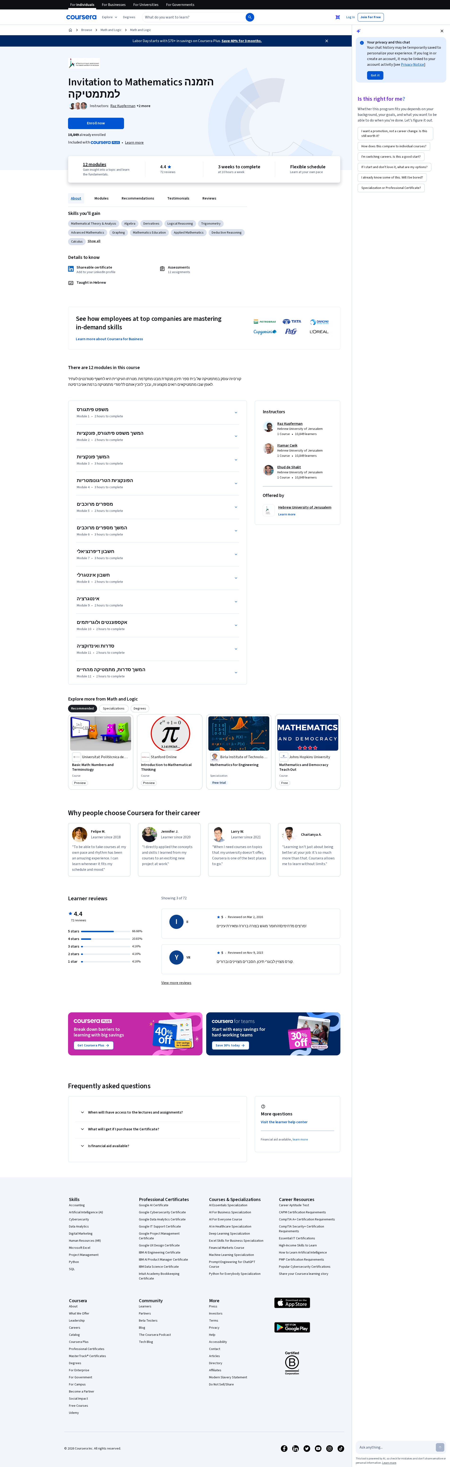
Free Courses (78, 1405)
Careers (74, 1327)
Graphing (118, 232)
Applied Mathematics (189, 232)
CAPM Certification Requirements (302, 1212)
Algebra (129, 223)
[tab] (82, 708)
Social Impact (78, 1398)
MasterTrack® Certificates (87, 1356)
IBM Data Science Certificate (159, 1266)
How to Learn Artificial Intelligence (303, 1252)
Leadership (77, 1320)
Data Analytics (79, 1226)
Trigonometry (211, 223)
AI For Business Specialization (230, 1212)
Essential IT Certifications (297, 1238)
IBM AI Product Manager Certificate (163, 1259)
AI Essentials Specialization (228, 1205)
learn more (300, 1139)
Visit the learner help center (284, 1122)
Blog (142, 1327)
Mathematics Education (149, 232)
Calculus (77, 241)
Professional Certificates (86, 1349)
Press (213, 1306)
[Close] (326, 41)
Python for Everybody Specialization (235, 1273)
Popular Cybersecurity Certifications (304, 1266)
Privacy (214, 1327)
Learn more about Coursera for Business (109, 339)
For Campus (77, 1384)
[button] (129, 17)
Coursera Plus (79, 1342)
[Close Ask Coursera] (337, 17)
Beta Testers (148, 1320)
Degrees (75, 1363)
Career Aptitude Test (294, 1205)
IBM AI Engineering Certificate (159, 1252)
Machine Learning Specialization (231, 1255)
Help (212, 1334)
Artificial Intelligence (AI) (86, 1212)
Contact (214, 1349)
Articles (214, 1356)
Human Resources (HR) (85, 1240)
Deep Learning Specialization (229, 1233)
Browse (86, 30)
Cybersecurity (79, 1219)
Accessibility (218, 1342)
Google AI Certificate (153, 1205)
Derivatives (151, 223)
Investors (216, 1313)
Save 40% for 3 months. (242, 41)
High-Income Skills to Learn (298, 1245)
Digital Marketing (81, 1233)
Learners (145, 1306)
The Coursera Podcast (155, 1334)
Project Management (84, 1255)
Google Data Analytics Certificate (162, 1219)
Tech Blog (146, 1342)
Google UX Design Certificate (159, 1245)
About (76, 198)
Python (74, 1262)
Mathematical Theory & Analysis (93, 223)
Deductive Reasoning (227, 232)
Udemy (74, 1412)
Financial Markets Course (226, 1247)
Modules (101, 198)
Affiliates (215, 1370)
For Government (80, 1377)
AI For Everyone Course (225, 1219)
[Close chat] (442, 31)
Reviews (209, 198)
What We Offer (79, 1313)
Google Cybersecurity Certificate (162, 1212)
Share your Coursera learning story (303, 1273)
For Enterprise (79, 1370)
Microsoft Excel (79, 1247)
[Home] (70, 30)
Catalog (74, 1334)
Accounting (77, 1205)
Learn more (134, 142)
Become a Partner (81, 1391)
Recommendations (138, 198)
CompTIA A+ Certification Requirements (307, 1219)
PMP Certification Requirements (301, 1259)
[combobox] (188, 17)
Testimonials (178, 198)
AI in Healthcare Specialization (230, 1226)
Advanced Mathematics (87, 232)
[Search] (250, 17)
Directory (215, 1363)
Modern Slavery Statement (228, 1377)
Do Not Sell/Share (221, 1384)
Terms (213, 1320)
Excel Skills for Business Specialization (236, 1240)
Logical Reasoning (180, 223)
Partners (145, 1313)
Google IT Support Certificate (160, 1226)
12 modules (94, 164)
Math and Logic (111, 30)
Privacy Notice (412, 64)
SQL (72, 1269)
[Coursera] (81, 17)
